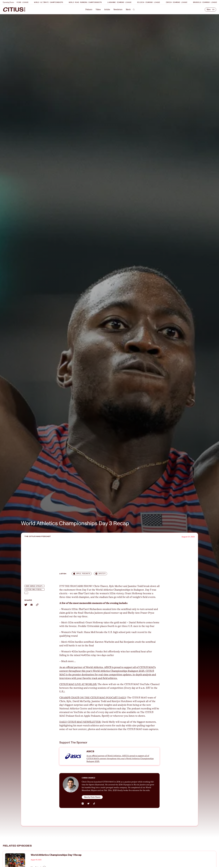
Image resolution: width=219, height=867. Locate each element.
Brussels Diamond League (163, 2)
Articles (107, 9)
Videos (98, 9)
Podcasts (88, 9)
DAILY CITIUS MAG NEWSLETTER (80, 721)
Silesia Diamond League (107, 2)
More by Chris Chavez (92, 797)
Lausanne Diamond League (78, 2)
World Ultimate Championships (195, 2)
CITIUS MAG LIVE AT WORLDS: (78, 684)
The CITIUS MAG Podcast (37, 536)
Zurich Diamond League (135, 2)
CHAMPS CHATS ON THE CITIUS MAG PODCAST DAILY (92, 697)
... (26, 593)
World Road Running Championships (43, 2)
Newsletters (117, 9)
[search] (134, 9)
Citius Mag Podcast (34, 590)
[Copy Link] (37, 604)
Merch (128, 9)
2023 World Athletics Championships (35, 586)
